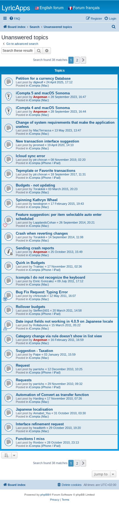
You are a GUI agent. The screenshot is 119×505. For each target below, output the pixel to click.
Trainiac (38, 266)
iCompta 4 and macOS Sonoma (43, 108)
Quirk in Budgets (30, 263)
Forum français (86, 7)
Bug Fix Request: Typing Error (42, 292)
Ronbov (38, 442)
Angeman (40, 97)
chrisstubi (39, 295)
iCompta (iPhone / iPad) (45, 163)
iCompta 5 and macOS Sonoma (43, 93)
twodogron (40, 203)
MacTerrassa (42, 130)
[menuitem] (14, 18)
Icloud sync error (30, 156)
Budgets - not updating (35, 185)
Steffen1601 (41, 310)
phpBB (44, 494)
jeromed (38, 145)
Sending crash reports (35, 248)
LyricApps (16, 7)
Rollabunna (40, 325)
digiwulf (38, 82)
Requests (24, 380)
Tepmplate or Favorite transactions (45, 171)
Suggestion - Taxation (34, 351)
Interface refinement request (40, 424)
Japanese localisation (34, 409)
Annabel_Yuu (42, 413)
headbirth (39, 427)
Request (23, 365)
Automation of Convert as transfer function (52, 395)
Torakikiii (39, 189)
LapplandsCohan (44, 222)
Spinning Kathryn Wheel (37, 200)
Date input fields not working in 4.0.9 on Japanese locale (64, 321)
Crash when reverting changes (42, 233)
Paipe (37, 354)
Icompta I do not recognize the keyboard (50, 277)
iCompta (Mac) (39, 85)
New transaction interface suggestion (47, 141)
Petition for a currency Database (43, 78)
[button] (83, 60)
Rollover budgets (30, 307)
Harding (38, 398)
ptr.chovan (40, 159)
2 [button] (77, 60)
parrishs (38, 369)
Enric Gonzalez (43, 281)
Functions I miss (30, 439)
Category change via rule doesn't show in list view (59, 336)
